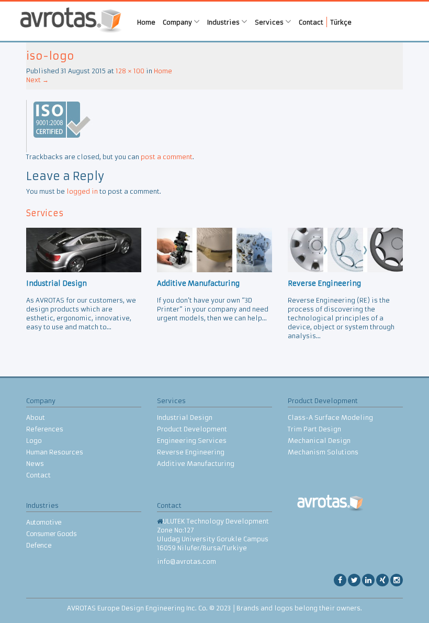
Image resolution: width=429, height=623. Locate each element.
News (35, 464)
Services (270, 22)
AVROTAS (70, 21)
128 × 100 (130, 71)
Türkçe (341, 22)
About (35, 417)
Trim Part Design (314, 429)
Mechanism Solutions (323, 452)
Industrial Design (184, 417)
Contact (311, 22)
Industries (224, 22)
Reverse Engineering (190, 452)
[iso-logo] (59, 125)
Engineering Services (192, 440)
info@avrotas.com (186, 561)
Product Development (192, 429)
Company (178, 22)
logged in (82, 191)
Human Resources (54, 452)
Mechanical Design (319, 440)
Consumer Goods (51, 534)
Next (37, 80)
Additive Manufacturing (195, 464)
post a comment (167, 157)
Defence (38, 545)
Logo (34, 440)
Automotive (44, 522)
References (44, 429)
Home (146, 22)
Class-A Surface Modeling (330, 417)
